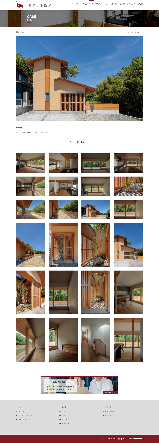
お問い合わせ (131, 4)
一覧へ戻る (79, 142)
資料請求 (140, 4)
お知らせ (84, 4)
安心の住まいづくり (25, 419)
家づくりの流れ (23, 411)
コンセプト (76, 4)
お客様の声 (114, 4)
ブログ (97, 4)
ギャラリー (105, 4)
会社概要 (122, 4)
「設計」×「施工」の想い (27, 415)
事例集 (91, 4)
